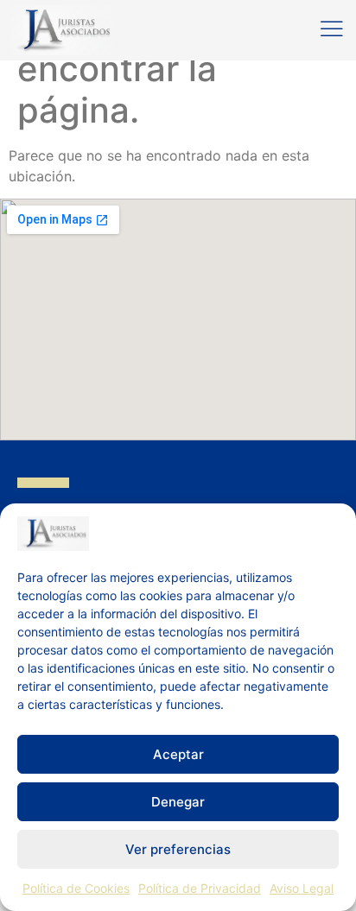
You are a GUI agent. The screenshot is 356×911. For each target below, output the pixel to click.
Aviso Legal (302, 888)
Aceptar (178, 754)
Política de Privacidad (199, 888)
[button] (332, 30)
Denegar (178, 802)
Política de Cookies (76, 888)
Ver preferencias (178, 849)
